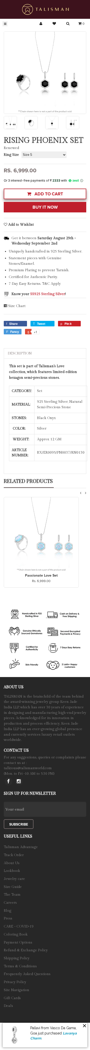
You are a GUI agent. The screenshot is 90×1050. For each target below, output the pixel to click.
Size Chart (17, 306)
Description (20, 353)
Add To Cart (48, 194)
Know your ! (39, 294)
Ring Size (11, 155)
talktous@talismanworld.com (28, 768)
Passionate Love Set (41, 575)
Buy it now (45, 207)
